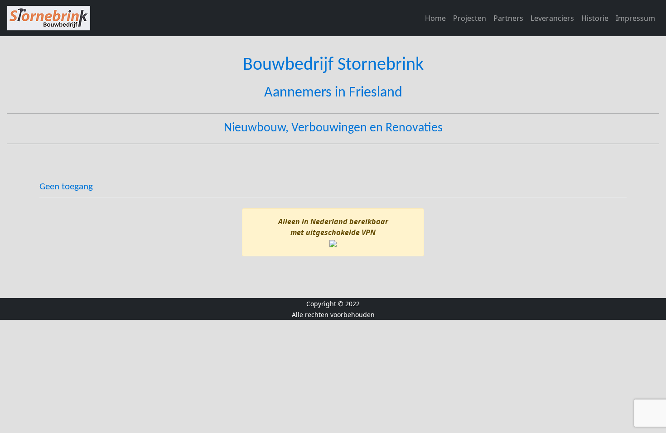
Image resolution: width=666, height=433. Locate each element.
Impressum (635, 18)
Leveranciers (552, 18)
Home (435, 18)
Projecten (469, 18)
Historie (594, 18)
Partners (508, 18)
